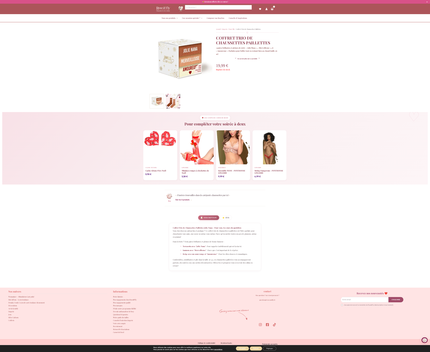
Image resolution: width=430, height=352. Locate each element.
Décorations (12, 306)
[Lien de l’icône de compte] (266, 9)
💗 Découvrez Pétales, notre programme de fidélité (215, 2)
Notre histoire (118, 297)
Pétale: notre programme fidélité (124, 309)
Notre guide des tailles (121, 317)
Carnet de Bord (118, 332)
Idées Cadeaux (13, 317)
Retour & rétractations (121, 329)
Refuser (256, 348)
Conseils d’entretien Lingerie (123, 320)
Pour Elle (232, 29)
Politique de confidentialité (206, 343)
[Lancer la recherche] (248, 8)
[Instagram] (260, 324)
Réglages (269, 348)
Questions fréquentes (120, 315)
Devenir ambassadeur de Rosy (123, 311)
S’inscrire (396, 300)
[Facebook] (267, 324)
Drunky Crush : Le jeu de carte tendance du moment (26, 303)
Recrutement (117, 326)
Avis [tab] (225, 217)
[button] (176, 18)
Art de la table (13, 309)
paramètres (218, 350)
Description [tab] (209, 217)
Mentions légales (226, 343)
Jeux (9, 315)
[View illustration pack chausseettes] (173, 101)
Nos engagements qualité (122, 303)
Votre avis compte (119, 323)
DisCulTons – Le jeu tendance (18, 300)
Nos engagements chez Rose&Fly (125, 300)
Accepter (242, 348)
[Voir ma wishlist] (260, 11)
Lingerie (224, 29)
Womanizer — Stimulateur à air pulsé (21, 297)
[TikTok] (274, 324)
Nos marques (117, 306)
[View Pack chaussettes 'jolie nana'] (157, 101)
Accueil (218, 29)
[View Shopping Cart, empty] (272, 9)
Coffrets (11, 320)
